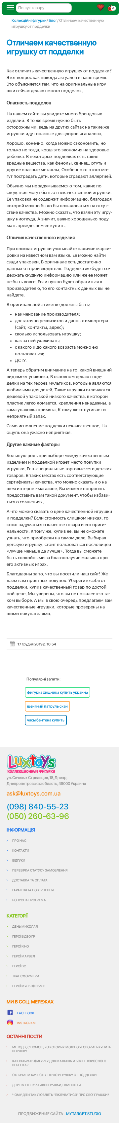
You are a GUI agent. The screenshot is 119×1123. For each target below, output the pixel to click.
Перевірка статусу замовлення (39, 870)
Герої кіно (20, 946)
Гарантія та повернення (33, 890)
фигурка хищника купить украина (57, 692)
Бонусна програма (29, 900)
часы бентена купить (45, 720)
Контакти (20, 850)
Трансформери (25, 976)
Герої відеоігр (23, 936)
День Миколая (25, 926)
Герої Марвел (23, 956)
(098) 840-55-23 (38, 807)
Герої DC (19, 966)
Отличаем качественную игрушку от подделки (52, 47)
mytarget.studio (83, 1113)
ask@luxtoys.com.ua (33, 793)
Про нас (19, 840)
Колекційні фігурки (29, 20)
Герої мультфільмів (28, 986)
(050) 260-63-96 (38, 816)
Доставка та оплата (30, 880)
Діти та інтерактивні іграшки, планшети (46, 1085)
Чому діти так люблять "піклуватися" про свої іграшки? (60, 1095)
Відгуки (18, 860)
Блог (53, 20)
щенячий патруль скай (47, 706)
